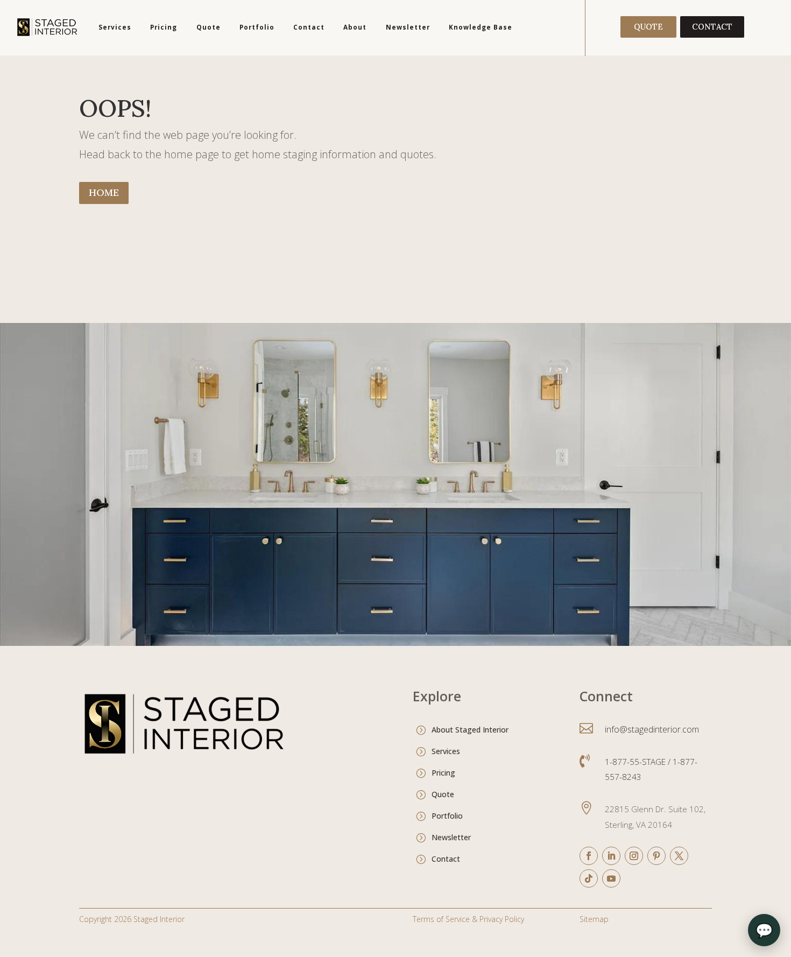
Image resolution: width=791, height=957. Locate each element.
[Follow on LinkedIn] (611, 856)
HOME (104, 192)
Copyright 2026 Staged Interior (132, 919)
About (354, 27)
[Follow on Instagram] (634, 856)
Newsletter (408, 27)
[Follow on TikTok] (589, 878)
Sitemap (594, 919)
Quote (208, 27)
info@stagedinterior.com (652, 729)
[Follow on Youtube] (611, 878)
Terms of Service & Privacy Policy (468, 919)
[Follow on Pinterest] (656, 856)
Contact (308, 27)
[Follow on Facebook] (589, 856)
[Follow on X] (679, 856)
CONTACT (712, 27)
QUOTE (648, 27)
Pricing (163, 27)
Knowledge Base (480, 27)
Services (114, 27)
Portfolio (256, 27)
